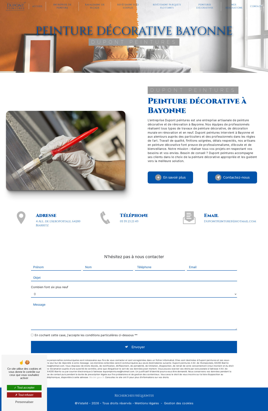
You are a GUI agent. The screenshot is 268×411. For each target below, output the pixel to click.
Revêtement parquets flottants (167, 6)
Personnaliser (24, 402)
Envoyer (138, 347)
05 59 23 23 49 (129, 221)
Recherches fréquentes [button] (134, 396)
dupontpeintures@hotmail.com (230, 221)
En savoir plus (174, 177)
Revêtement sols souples (128, 6)
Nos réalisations (234, 6)
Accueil (37, 6)
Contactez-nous (236, 177)
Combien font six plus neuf (49, 287)
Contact (256, 6)
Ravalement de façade (94, 6)
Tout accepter (25, 387)
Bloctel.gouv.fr (96, 377)
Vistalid (82, 403)
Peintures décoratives (204, 6)
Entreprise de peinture (62, 6)
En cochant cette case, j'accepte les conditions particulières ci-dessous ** (86, 335)
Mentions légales (147, 403)
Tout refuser (25, 394)
